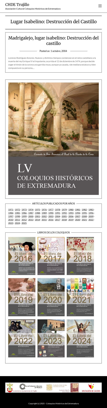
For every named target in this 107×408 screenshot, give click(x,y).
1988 (37, 213)
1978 (57, 209)
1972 (17, 209)
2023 (10, 223)
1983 (90, 209)
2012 (24, 219)
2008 (84, 216)
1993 (70, 213)
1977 (50, 209)
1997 (10, 216)
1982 (84, 209)
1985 (17, 213)
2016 (50, 219)
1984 (10, 213)
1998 (17, 216)
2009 (90, 216)
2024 (17, 223)
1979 (64, 209)
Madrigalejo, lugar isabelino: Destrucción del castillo (53, 40)
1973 (24, 209)
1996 (90, 213)
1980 (70, 209)
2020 (77, 219)
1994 (77, 213)
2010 (10, 219)
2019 (70, 219)
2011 (17, 219)
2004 (57, 216)
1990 (50, 213)
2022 (90, 219)
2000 (30, 216)
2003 (50, 216)
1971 (10, 209)
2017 (57, 219)
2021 (84, 219)
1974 (30, 209)
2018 (64, 219)
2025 (24, 223)
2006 (70, 216)
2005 (64, 216)
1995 (84, 213)
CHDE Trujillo (17, 4)
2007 (77, 216)
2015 (44, 219)
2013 (30, 219)
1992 (64, 213)
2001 (37, 216)
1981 (77, 209)
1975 (37, 209)
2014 (37, 219)
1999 (24, 216)
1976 (44, 209)
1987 (30, 213)
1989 (44, 213)
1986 (24, 213)
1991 (57, 213)
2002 (44, 216)
